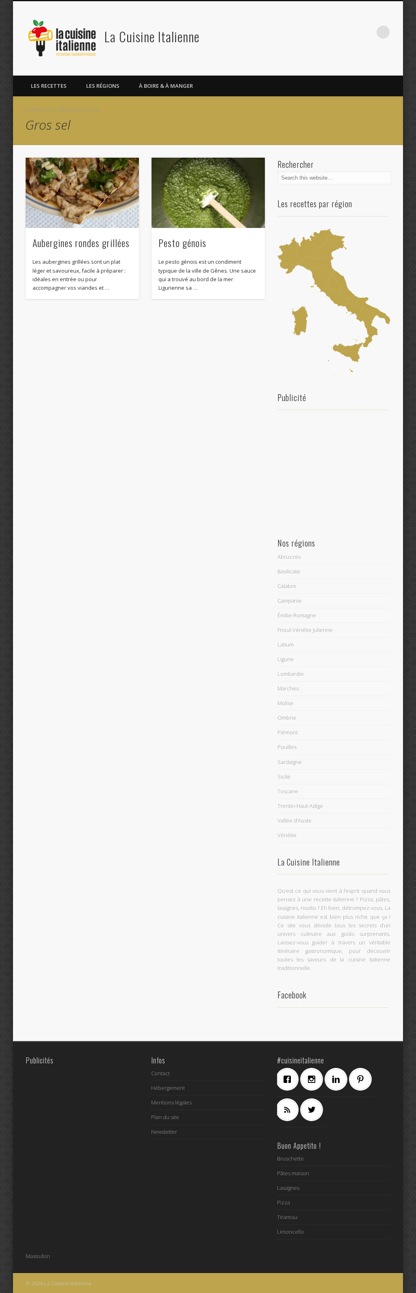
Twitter (333, 32)
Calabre (286, 586)
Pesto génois (182, 242)
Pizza (283, 1202)
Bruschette (290, 1158)
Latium (285, 644)
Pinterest (349, 32)
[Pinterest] (362, 1079)
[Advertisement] (334, 473)
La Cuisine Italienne (151, 36)
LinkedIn (366, 32)
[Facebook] (289, 1079)
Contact (160, 1073)
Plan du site (165, 1117)
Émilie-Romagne (296, 615)
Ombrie (286, 717)
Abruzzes (289, 556)
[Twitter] (313, 1110)
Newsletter (164, 1131)
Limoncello (290, 1231)
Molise (285, 703)
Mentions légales (171, 1102)
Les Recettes (49, 85)
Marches (288, 688)
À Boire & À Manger (166, 85)
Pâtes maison (293, 1173)
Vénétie (287, 835)
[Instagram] (313, 1079)
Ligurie (285, 659)
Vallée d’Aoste (294, 820)
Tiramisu (287, 1217)
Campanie (289, 600)
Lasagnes (288, 1187)
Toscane (287, 791)
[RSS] (289, 1110)
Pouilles (287, 747)
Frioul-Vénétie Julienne (305, 629)
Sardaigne (289, 762)
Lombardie (290, 673)
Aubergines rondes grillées (81, 242)
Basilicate (288, 571)
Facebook (316, 32)
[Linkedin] (338, 1079)
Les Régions (102, 85)
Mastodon (38, 1256)
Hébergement (168, 1087)
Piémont (287, 732)
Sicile (283, 776)
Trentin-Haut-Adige (300, 805)
